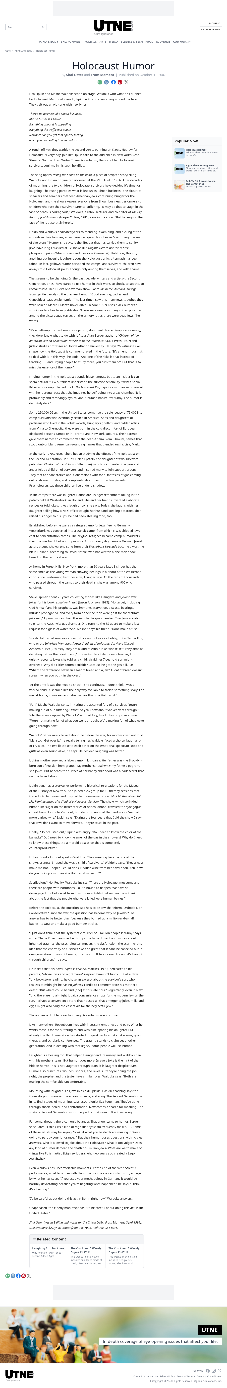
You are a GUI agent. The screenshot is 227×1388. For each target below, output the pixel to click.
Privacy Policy (167, 1376)
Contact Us (139, 1376)
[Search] (43, 27)
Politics (90, 41)
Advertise (152, 1376)
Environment (71, 41)
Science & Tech (132, 41)
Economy (163, 41)
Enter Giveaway (210, 29)
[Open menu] (7, 42)
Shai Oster (74, 75)
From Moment (102, 75)
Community (182, 41)
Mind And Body (23, 50)
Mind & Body (48, 41)
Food (149, 41)
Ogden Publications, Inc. (208, 1381)
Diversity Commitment (209, 1376)
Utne (8, 50)
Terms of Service (186, 1376)
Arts (103, 41)
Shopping (214, 23)
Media (113, 41)
